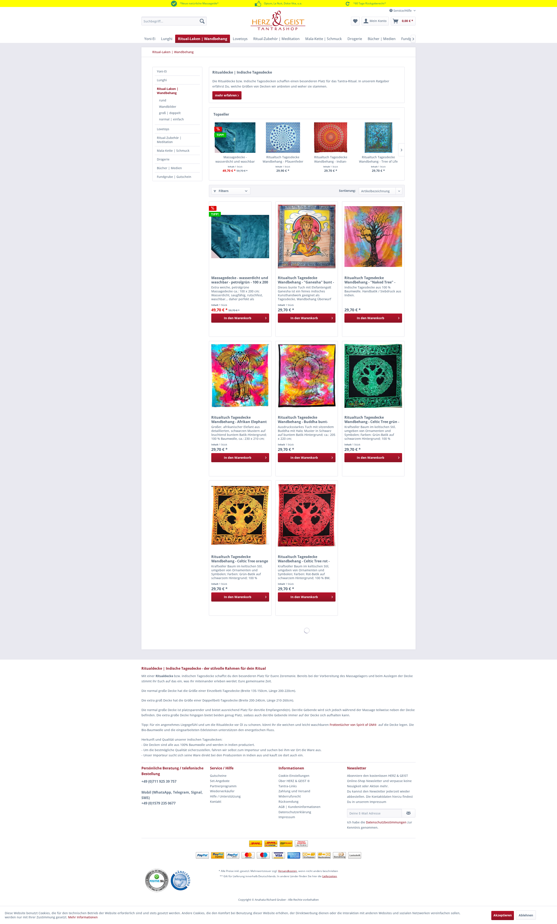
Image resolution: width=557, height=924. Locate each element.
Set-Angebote (220, 781)
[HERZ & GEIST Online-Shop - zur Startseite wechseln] (277, 20)
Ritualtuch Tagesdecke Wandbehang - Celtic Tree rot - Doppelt (304, 559)
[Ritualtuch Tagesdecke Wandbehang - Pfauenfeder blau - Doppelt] (283, 137)
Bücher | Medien (169, 168)
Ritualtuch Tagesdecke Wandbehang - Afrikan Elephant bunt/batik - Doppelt (239, 419)
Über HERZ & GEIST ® (294, 781)
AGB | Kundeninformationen (299, 807)
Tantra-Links (287, 786)
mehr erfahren (226, 95)
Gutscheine (218, 776)
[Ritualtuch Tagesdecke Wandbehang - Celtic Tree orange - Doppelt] (240, 515)
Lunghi (162, 80)
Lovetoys (163, 129)
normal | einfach (171, 119)
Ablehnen (526, 915)
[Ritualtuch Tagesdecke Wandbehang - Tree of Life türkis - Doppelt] (378, 137)
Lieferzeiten (329, 876)
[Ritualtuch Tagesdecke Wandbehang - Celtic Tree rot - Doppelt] (307, 515)
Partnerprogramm (223, 786)
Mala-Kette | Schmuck (173, 150)
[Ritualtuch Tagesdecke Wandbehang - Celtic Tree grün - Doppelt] (373, 376)
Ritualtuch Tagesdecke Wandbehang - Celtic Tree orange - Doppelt (239, 559)
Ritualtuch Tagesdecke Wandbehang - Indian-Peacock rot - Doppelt (330, 159)
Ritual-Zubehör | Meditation (169, 140)
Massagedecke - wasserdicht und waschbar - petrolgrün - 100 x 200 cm (235, 159)
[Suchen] (202, 21)
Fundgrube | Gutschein (174, 177)
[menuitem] (174, 21)
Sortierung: (347, 191)
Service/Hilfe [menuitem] (403, 10)
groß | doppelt (170, 113)
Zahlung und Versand (294, 791)
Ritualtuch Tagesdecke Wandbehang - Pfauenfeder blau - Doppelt (283, 159)
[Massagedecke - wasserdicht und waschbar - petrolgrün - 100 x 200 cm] (235, 137)
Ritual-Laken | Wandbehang (167, 91)
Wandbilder (167, 107)
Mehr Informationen (83, 917)
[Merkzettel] (355, 21)
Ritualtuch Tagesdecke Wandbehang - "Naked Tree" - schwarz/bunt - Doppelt (369, 280)
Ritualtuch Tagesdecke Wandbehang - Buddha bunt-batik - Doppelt (303, 419)
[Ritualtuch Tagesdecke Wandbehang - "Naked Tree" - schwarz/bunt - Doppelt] (373, 236)
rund (162, 100)
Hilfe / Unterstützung (225, 796)
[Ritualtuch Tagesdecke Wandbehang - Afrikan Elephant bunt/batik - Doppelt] (240, 376)
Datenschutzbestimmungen (386, 822)
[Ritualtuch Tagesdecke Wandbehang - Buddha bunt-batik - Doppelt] (307, 376)
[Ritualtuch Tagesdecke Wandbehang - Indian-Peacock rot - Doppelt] (330, 137)
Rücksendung (288, 801)
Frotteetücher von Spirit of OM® (353, 725)
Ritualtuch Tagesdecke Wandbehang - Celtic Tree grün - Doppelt (371, 419)
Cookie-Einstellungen (293, 776)
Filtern (223, 191)
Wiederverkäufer (222, 791)
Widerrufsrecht (289, 796)
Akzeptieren (502, 915)
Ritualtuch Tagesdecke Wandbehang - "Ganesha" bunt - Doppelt (306, 280)
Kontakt (215, 801)
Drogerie (163, 159)
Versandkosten (287, 871)
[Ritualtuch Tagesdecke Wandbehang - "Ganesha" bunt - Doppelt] (307, 236)
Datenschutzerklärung (294, 812)
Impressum (286, 817)
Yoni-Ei (162, 71)
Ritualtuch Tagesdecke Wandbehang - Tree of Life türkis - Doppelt (378, 159)
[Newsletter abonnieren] (408, 813)
